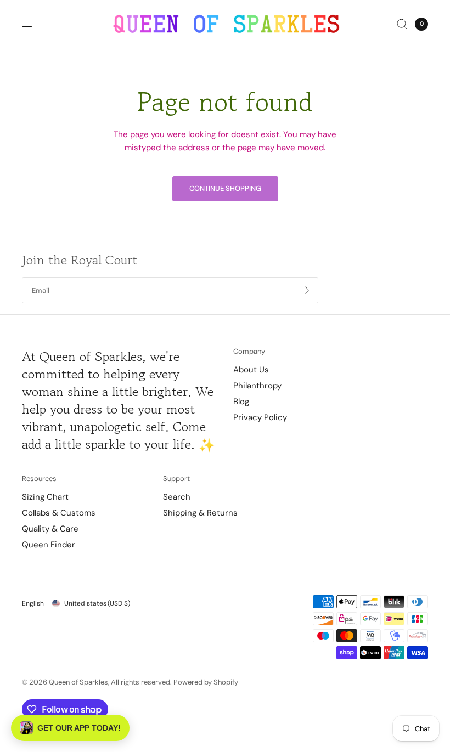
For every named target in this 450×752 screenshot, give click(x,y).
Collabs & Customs (58, 512)
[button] (70, 728)
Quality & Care (50, 528)
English (33, 603)
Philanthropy (257, 385)
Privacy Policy (260, 417)
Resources (39, 478)
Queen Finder (48, 544)
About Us (251, 369)
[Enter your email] (307, 290)
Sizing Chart (45, 496)
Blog (241, 401)
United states (97, 603)
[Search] (402, 24)
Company (249, 351)
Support (176, 478)
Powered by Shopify (205, 682)
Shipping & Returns (200, 512)
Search (176, 496)
